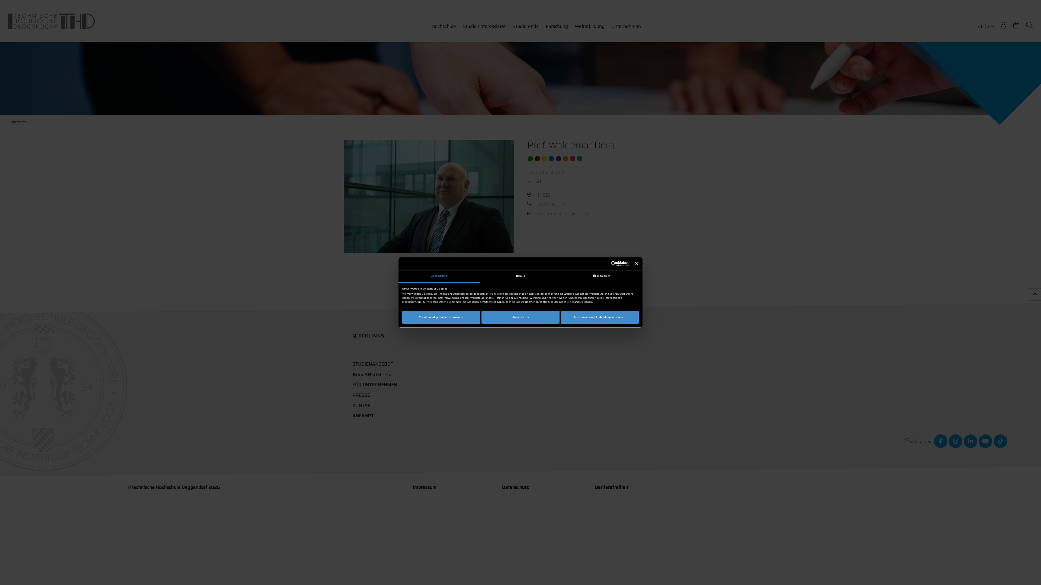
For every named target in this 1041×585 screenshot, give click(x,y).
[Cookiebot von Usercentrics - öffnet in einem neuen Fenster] (605, 263)
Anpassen (518, 317)
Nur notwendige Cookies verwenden (441, 317)
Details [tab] (520, 276)
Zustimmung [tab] (439, 276)
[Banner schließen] (637, 264)
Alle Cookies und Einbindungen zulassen (599, 317)
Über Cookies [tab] (601, 276)
